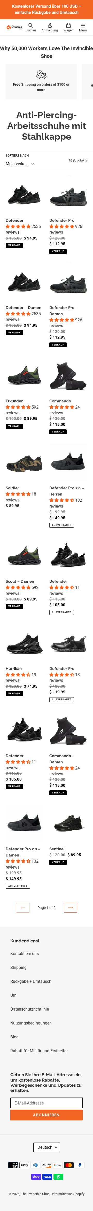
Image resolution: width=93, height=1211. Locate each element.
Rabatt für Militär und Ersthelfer (39, 1050)
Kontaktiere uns (24, 953)
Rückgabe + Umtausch (30, 981)
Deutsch (44, 1147)
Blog (14, 1037)
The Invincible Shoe (35, 1194)
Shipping (18, 967)
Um (13, 995)
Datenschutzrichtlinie (29, 1009)
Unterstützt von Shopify (67, 1194)
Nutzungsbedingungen (31, 1023)
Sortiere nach (17, 155)
